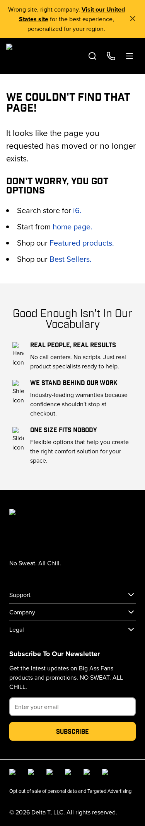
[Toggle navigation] (129, 56)
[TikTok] (88, 773)
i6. (77, 210)
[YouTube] (69, 773)
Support (20, 594)
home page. (72, 226)
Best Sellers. (70, 259)
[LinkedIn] (51, 773)
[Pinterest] (106, 773)
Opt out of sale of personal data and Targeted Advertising (70, 790)
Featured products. (81, 242)
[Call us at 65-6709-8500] (111, 56)
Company (22, 612)
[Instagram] (32, 773)
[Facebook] (14, 773)
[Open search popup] (92, 56)
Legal (16, 629)
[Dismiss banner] (132, 18)
